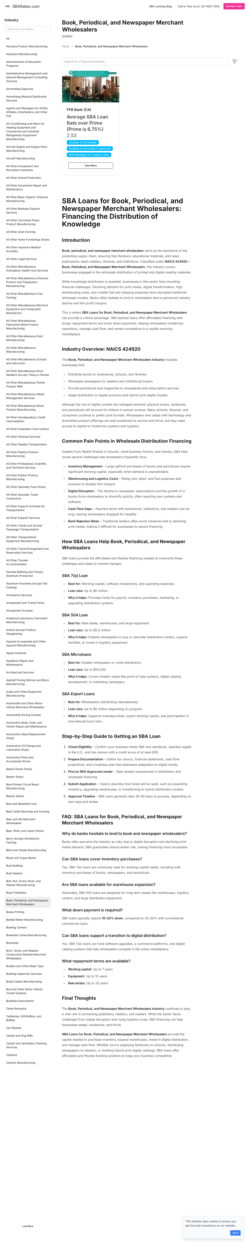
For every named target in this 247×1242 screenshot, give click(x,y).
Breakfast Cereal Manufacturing (26, 935)
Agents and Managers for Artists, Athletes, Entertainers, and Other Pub (27, 111)
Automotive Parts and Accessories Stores (20, 759)
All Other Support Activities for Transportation (25, 508)
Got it (235, 1232)
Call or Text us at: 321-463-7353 (199, 6)
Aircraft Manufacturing (20, 158)
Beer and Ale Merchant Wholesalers (20, 821)
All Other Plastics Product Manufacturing (22, 454)
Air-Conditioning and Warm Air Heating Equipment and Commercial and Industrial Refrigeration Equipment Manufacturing (25, 131)
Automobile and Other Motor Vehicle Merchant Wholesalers (25, 705)
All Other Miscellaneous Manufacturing (21, 349)
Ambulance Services (19, 595)
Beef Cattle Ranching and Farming (27, 811)
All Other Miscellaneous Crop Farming (24, 295)
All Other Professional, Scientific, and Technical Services (26, 465)
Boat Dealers (14, 873)
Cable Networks (16, 1008)
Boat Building (14, 865)
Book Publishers (16, 892)
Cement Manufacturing (20, 1062)
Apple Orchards (16, 653)
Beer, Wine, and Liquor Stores (25, 830)
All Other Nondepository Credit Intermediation (25, 419)
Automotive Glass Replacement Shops (26, 736)
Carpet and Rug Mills (19, 1035)
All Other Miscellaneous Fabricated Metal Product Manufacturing (22, 324)
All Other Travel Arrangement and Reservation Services (27, 550)
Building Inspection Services (24, 973)
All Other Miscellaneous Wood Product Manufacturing (25, 407)
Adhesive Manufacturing (21, 54)
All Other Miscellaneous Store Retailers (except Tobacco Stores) (27, 372)
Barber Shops (14, 776)
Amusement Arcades (19, 610)
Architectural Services (20, 672)
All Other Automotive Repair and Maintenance (26, 187)
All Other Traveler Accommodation (17, 562)
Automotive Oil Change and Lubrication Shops (23, 747)
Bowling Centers (16, 927)
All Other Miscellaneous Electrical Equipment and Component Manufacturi (27, 309)
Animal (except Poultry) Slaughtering (21, 631)
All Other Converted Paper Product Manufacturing (23, 222)
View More (91, 165)
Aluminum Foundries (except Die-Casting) (27, 585)
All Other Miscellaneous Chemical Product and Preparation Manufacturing (27, 282)
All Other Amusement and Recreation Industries (22, 168)
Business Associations (20, 1000)
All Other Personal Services (23, 436)
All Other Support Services (23, 517)
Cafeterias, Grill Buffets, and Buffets (23, 1018)
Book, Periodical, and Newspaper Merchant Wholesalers (27, 902)
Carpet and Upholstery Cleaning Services (26, 1045)
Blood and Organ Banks (21, 857)
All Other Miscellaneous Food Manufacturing (24, 338)
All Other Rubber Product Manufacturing (22, 477)
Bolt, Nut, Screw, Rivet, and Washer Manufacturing (23, 882)
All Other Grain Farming (21, 231)
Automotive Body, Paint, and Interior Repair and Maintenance (26, 724)
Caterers (11, 1055)
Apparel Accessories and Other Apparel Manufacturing (26, 643)
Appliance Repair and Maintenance (19, 662)
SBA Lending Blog (160, 6)
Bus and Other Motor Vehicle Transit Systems (24, 991)
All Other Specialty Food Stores (26, 486)
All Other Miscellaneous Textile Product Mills (25, 384)
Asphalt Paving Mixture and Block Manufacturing (27, 682)
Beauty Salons (15, 796)
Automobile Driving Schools (23, 714)
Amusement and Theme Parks (25, 602)
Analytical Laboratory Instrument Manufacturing (26, 620)
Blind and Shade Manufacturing (26, 850)
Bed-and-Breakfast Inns (21, 803)
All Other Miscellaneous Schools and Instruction (26, 361)
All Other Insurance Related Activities (23, 249)
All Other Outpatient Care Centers (27, 428)
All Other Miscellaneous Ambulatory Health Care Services (27, 268)
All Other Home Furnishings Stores (27, 239)
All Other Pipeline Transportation (26, 444)
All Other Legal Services (21, 258)
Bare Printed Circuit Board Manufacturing (22, 786)
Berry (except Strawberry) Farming (22, 840)
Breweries (12, 942)
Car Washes (13, 1027)
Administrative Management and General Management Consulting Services (26, 77)
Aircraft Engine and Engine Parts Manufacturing (26, 148)
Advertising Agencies (19, 88)
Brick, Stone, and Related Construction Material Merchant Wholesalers (26, 954)
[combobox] (144, 61)
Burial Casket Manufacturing (24, 981)
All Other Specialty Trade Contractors (22, 496)
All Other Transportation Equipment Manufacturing (22, 539)
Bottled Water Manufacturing (24, 919)
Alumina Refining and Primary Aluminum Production (24, 573)
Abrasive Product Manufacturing (26, 46)
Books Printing (15, 912)
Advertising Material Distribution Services (26, 98)
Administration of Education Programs (23, 63)
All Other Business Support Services (23, 210)
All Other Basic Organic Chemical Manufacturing (27, 198)
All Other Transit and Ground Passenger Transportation (24, 527)
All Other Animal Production (23, 177)
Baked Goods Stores (19, 769)
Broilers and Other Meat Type (24, 966)
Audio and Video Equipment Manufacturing (23, 693)
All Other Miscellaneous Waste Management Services (25, 396)
